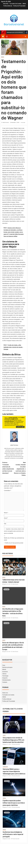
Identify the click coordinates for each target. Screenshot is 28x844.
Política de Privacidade (19, 5)
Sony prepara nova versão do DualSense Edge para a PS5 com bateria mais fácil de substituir (13, 740)
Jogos (4, 735)
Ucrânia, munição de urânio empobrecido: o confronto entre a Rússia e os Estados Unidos (20, 469)
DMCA (24, 3)
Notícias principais (7, 667)
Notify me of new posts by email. (14, 543)
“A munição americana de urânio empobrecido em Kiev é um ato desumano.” (8, 468)
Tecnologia (5, 676)
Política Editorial (7, 5)
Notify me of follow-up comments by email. (14, 539)
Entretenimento (6, 680)
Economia (5, 671)
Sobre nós (5, 3)
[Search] (25, 36)
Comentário (7, 490)
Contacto (4, 682)
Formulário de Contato (15, 3)
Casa (3, 665)
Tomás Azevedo (16, 744)
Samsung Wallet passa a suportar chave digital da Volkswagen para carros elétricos (14, 771)
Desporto (4, 678)
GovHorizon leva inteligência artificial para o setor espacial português (13, 834)
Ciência (4, 673)
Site (5, 523)
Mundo (3, 577)
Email (6, 518)
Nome (6, 512)
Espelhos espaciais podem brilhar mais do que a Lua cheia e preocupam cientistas (14, 802)
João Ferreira (6, 122)
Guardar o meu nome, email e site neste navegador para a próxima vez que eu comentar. (14, 531)
